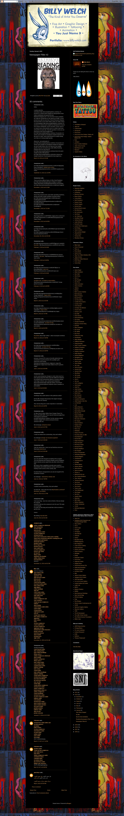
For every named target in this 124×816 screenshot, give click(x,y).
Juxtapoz (77, 142)
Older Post (64, 790)
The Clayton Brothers (80, 476)
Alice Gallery (78, 524)
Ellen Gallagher (79, 327)
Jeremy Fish (78, 369)
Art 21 (76, 525)
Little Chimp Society (80, 146)
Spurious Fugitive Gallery (81, 607)
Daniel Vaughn (78, 204)
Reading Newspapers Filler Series (85, 719)
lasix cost (45, 269)
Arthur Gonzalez (79, 284)
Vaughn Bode (78, 496)
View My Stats (77, 646)
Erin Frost (77, 333)
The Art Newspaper (80, 613)
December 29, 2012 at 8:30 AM (42, 236)
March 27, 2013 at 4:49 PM (41, 351)
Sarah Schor (78, 253)
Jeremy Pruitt (78, 371)
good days (37, 772)
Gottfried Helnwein (79, 341)
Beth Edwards (78, 294)
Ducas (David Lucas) (80, 208)
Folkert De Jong (79, 335)
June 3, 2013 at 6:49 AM (40, 388)
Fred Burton (78, 337)
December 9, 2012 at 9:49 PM (42, 221)
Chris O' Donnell (79, 247)
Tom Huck (77, 482)
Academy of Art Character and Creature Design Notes (82, 521)
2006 (76, 731)
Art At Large (78, 527)
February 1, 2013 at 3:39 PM (41, 260)
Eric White (77, 331)
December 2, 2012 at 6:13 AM (42, 187)
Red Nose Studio (79, 444)
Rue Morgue (78, 601)
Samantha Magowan (80, 454)
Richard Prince (78, 446)
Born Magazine (79, 543)
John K (76, 379)
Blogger (69, 803)
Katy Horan (78, 393)
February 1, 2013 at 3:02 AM (41, 247)
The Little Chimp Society (81, 615)
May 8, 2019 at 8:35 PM (40, 783)
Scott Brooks (78, 458)
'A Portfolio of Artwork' (80, 124)
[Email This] (54, 96)
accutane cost (37, 280)
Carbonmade (78, 128)
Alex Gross (77, 276)
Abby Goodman (79, 272)
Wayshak (77, 498)
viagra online (47, 295)
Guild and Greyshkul (80, 567)
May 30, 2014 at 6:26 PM (40, 406)
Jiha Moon (77, 373)
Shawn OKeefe (79, 466)
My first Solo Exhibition (82, 717)
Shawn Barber (78, 464)
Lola (76, 405)
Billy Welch (87, 62)
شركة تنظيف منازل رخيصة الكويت (42, 781)
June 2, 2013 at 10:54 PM (40, 368)
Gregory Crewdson (80, 347)
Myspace (77, 150)
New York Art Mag (79, 595)
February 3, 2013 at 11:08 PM (41, 286)
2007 (76, 729)
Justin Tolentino (79, 391)
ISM (76, 573)
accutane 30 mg (46, 347)
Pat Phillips (78, 228)
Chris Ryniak (78, 305)
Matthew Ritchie (79, 417)
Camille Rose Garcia (80, 301)
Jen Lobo (77, 365)
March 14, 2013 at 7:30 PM (41, 338)
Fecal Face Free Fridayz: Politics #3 (84, 134)
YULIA (76, 506)
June (77, 703)
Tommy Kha (78, 236)
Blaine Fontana (79, 296)
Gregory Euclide (79, 349)
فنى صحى (36, 778)
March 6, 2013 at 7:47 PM (40, 313)
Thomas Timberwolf (80, 638)
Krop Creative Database (81, 144)
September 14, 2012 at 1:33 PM (42, 172)
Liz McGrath (78, 403)
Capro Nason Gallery (80, 545)
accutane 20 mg (49, 322)
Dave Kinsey (78, 315)
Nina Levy (77, 428)
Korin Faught (78, 397)
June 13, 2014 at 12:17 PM (41, 493)
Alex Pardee (78, 280)
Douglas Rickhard (79, 321)
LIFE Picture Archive (80, 626)
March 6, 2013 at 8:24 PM (40, 328)
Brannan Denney (79, 194)
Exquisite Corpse (79, 557)
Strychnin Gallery (79, 609)
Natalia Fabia (78, 425)
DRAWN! (77, 553)
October (78, 699)
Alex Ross (77, 282)
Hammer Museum (79, 569)
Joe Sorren (77, 377)
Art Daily (77, 529)
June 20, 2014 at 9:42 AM (40, 518)
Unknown (36, 720)
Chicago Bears (78, 628)
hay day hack (43, 515)
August (78, 701)
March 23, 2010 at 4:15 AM (41, 158)
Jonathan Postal (79, 218)
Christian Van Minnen (80, 308)
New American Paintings (81, 593)
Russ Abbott (78, 251)
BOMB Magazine (79, 541)
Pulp (76, 599)
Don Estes (77, 319)
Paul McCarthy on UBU (81, 434)
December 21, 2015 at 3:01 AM (42, 640)
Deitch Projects (79, 551)
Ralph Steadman (79, 440)
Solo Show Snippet (81, 712)
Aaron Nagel (78, 270)
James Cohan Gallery (80, 575)
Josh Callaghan (79, 383)
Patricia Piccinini (79, 432)
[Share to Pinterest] (61, 96)
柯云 (35, 568)
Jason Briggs (78, 363)
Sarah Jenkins (78, 230)
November (79, 696)
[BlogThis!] (56, 96)
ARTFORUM (78, 533)
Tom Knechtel (78, 484)
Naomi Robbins (79, 423)
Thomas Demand (79, 480)
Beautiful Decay (79, 539)
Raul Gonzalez (78, 442)
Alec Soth (77, 274)
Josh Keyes (78, 385)
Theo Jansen (78, 478)
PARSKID (77, 430)
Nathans (77, 636)
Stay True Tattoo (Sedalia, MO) (83, 255)
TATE (76, 611)
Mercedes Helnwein (80, 419)
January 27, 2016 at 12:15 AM (42, 715)
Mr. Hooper (77, 421)
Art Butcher (77, 192)
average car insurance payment (49, 438)
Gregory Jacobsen (79, 351)
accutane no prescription (48, 280)
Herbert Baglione (79, 355)
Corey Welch (78, 198)
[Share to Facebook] (60, 96)
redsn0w (42, 449)
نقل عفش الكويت (38, 776)
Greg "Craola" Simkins (80, 345)
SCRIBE (77, 462)
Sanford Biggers (79, 456)
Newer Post (33, 790)
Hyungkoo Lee (78, 357)
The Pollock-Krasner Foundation (83, 617)
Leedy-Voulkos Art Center (81, 583)
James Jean (78, 361)
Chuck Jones (78, 309)
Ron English (78, 450)
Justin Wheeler (78, 222)
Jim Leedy (77, 375)
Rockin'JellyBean (79, 448)
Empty (76, 555)
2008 (76, 727)
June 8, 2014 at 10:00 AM (40, 451)
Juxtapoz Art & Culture (80, 577)
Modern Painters (79, 589)
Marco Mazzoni (79, 407)
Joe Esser (77, 214)
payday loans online (49, 167)
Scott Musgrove (79, 460)
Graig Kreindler (79, 343)
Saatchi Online (78, 152)
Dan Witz (77, 313)
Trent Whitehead (79, 490)
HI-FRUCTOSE (79, 571)
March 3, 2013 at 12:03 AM (41, 300)
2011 (76, 692)
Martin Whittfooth (79, 415)
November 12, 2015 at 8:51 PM (42, 563)
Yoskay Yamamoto (79, 504)
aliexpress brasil (46, 425)
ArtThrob (77, 535)
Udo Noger (77, 492)
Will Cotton (77, 500)
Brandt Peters (78, 298)
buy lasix (36, 245)
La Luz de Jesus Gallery (81, 581)
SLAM (76, 605)
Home (48, 790)
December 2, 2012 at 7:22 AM (42, 208)
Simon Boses (78, 468)
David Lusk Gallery (80, 549)
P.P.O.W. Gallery (79, 597)
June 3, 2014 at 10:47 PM (40, 427)
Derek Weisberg (79, 317)
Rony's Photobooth (80, 452)
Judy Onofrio (78, 389)
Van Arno (77, 494)
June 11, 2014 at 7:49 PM (40, 479)
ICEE (76, 634)
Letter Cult (77, 585)
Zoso (76, 510)
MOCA (76, 587)
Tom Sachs (77, 486)
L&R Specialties (79, 579)
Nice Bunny (78, 427)
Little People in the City (81, 401)
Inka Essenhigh (79, 359)
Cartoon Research (79, 632)
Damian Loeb (78, 311)
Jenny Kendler (78, 367)
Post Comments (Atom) (43, 793)
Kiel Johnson (78, 395)
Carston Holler (78, 304)
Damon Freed (78, 202)
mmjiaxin (36, 523)
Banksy (76, 290)
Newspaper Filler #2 (81, 721)
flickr (76, 140)
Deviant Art (77, 130)
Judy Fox (77, 387)
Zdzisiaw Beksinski (80, 508)
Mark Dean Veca (79, 409)
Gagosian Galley (79, 561)
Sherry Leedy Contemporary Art (83, 603)
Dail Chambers (79, 200)
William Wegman (79, 502)
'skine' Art (77, 518)
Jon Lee (77, 381)
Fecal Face (77, 132)
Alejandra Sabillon (79, 188)
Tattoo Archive (78, 257)
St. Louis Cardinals (80, 630)
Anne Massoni (78, 190)
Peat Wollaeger (79, 436)
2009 (76, 725)
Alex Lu (77, 278)
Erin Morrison (78, 210)
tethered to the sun (79, 474)
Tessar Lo (77, 472)
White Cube (78, 619)
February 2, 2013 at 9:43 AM (41, 273)
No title (78, 714)
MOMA (76, 591)
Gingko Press (78, 563)
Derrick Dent (78, 206)
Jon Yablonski (78, 216)
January (78, 710)
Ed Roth (77, 325)
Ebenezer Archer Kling (80, 323)
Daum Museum (79, 547)
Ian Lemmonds (78, 212)
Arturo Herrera (78, 286)
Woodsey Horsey (79, 238)
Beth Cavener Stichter (80, 292)
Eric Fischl (77, 329)
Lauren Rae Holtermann (81, 226)
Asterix (76, 537)
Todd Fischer (78, 234)
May (77, 705)
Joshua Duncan (79, 220)
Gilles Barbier (78, 339)
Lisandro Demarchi (80, 399)
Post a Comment (36, 787)
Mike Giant (77, 245)
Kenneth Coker (79, 224)
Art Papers (77, 531)
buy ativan (36, 335)
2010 (76, 694)
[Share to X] (58, 96)
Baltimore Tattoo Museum (81, 259)
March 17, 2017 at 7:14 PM (41, 741)
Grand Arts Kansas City (81, 565)
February (78, 708)
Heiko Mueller (78, 353)
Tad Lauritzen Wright (80, 232)
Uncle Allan (78, 263)
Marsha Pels (78, 413)
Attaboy (77, 288)
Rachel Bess (78, 438)
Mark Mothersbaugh (80, 411)
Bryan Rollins (78, 196)
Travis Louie (78, 488)
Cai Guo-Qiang (79, 300)
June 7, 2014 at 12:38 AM (40, 440)
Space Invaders (79, 470)
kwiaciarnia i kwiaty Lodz (48, 476)
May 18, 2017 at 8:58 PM (40, 767)
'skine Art (77, 126)
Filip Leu (77, 249)
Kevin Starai (78, 261)
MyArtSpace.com (79, 148)
